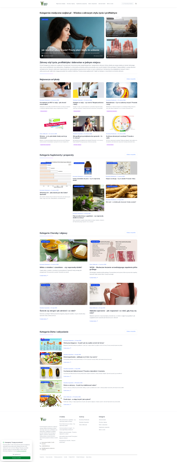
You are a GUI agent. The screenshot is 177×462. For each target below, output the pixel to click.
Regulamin (42, 457)
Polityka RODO (72, 457)
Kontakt (65, 457)
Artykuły (62, 417)
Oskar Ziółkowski (43, 133)
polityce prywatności (21, 451)
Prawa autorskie (49, 457)
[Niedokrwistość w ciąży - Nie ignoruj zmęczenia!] (121, 27)
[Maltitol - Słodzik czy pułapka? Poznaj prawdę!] (121, 48)
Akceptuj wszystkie (16, 457)
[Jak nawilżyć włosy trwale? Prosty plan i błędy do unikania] (72, 37)
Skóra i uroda (110, 3)
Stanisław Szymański (78, 100)
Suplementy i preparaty (81, 3)
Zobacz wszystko (131, 79)
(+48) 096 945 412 (46, 446)
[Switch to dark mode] (136, 3)
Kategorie (102, 417)
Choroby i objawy (71, 3)
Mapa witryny (88, 457)
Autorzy (81, 417)
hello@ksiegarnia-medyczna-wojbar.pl (48, 449)
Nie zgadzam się (16, 454)
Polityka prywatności (58, 457)
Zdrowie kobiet (101, 3)
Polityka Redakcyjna (80, 457)
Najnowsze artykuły (60, 3)
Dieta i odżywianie (92, 3)
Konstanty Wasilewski (45, 100)
